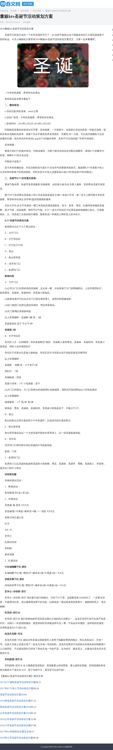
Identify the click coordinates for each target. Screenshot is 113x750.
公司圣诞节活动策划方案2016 (15, 713)
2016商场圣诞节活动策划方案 (15, 700)
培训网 (13, 11)
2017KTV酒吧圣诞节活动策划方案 (18, 682)
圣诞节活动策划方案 (10, 694)
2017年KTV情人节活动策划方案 (16, 688)
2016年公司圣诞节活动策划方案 (16, 737)
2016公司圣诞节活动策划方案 (15, 719)
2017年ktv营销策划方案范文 (14, 731)
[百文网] (11, 4)
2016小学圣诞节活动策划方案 (15, 725)
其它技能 (27, 4)
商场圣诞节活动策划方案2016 (15, 707)
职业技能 (25, 11)
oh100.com (61, 747)
